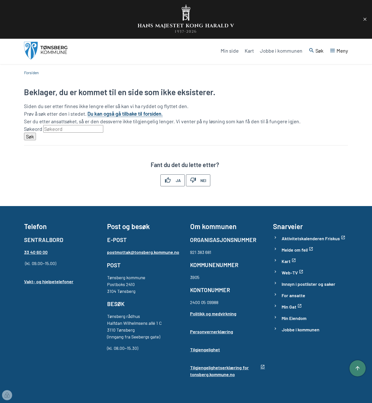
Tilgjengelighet (205, 349)
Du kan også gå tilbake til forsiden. (125, 114)
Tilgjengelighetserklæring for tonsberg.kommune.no (219, 371)
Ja (178, 180)
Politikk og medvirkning (213, 313)
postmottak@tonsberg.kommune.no (143, 252)
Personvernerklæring (211, 331)
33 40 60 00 (36, 252)
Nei (203, 180)
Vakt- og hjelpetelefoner (48, 281)
